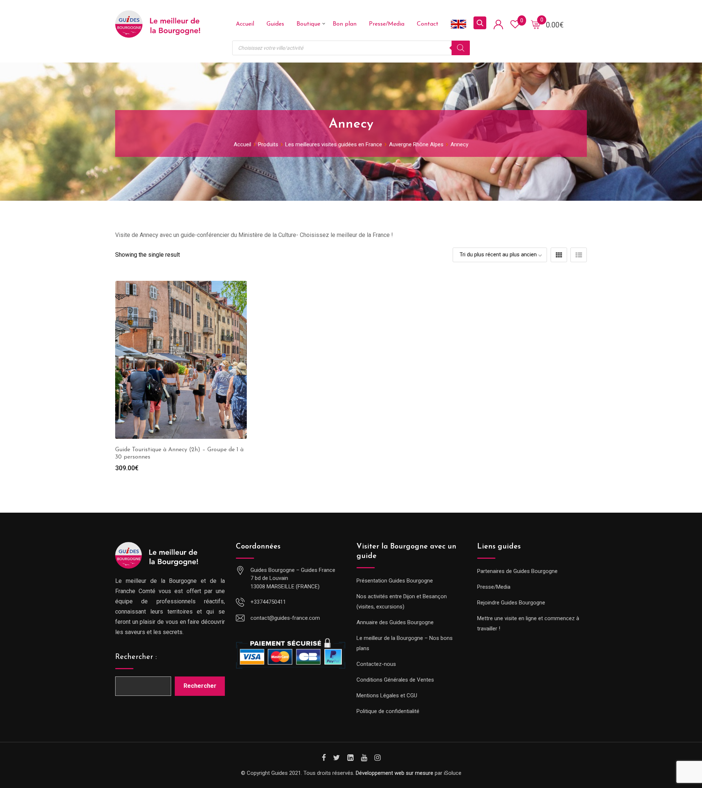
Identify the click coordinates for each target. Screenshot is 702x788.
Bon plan (344, 24)
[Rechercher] (461, 48)
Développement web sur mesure (394, 773)
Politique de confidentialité (387, 711)
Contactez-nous (376, 664)
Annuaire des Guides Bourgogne (395, 622)
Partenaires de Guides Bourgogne (517, 571)
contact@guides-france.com (285, 618)
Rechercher (200, 685)
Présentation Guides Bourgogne (394, 580)
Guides (275, 24)
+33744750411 (268, 602)
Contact (427, 24)
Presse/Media (386, 24)
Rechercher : (136, 657)
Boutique (308, 24)
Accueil (245, 24)
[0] (535, 24)
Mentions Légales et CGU (386, 695)
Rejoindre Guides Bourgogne (511, 602)
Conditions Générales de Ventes (395, 679)
